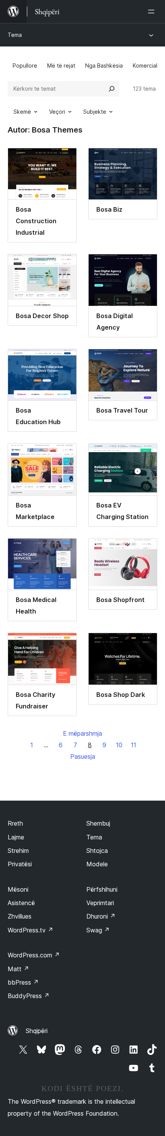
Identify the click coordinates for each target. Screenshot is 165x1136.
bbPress (23, 982)
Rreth (15, 823)
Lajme (16, 837)
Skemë (22, 111)
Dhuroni (101, 916)
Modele (97, 864)
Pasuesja (82, 756)
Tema (15, 35)
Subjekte (94, 111)
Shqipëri (37, 1031)
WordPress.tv (30, 930)
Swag (98, 930)
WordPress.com (34, 955)
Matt (18, 969)
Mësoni (18, 889)
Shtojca (97, 850)
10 (119, 745)
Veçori (57, 111)
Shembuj (98, 823)
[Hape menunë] (152, 11)
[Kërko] (111, 88)
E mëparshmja (82, 733)
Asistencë (21, 903)
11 (133, 745)
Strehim (18, 850)
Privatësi (20, 864)
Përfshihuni (101, 889)
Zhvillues (19, 916)
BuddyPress (29, 996)
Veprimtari (100, 903)
